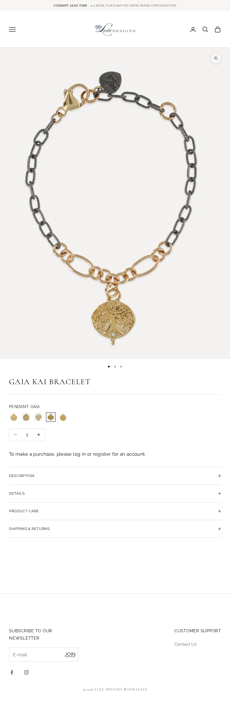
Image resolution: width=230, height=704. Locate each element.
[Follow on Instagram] (26, 672)
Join (70, 654)
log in (79, 454)
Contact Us (185, 644)
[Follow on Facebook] (12, 672)
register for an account (119, 454)
